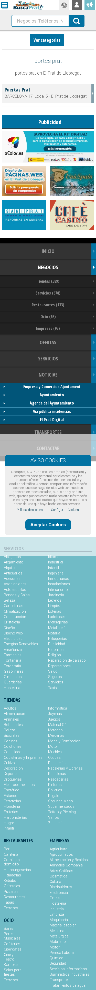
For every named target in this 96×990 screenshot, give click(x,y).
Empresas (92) (48, 328)
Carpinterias (13, 606)
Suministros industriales (69, 974)
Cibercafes (12, 949)
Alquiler (10, 568)
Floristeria (12, 806)
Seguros (55, 677)
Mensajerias (58, 622)
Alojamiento (13, 562)
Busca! (76, 20)
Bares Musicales (12, 936)
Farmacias (13, 655)
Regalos (54, 796)
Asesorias (12, 579)
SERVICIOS (48, 358)
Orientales (12, 886)
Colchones (13, 746)
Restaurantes (14, 897)
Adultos (10, 708)
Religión (54, 655)
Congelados (14, 752)
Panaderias (57, 763)
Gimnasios (13, 677)
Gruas (55, 898)
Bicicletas (11, 735)
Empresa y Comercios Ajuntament (52, 386)
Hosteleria (12, 688)
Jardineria (56, 595)
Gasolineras (14, 671)
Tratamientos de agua (68, 985)
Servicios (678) (48, 293)
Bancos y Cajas (17, 595)
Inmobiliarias (58, 579)
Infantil (53, 568)
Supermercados (61, 806)
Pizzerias (11, 892)
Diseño (9, 628)
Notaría (54, 633)
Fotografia (12, 666)
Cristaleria (12, 622)
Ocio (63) (48, 316)
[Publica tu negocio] (89, 5)
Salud (52, 671)
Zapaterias (57, 823)
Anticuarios (13, 573)
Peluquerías (57, 639)
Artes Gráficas (61, 871)
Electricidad (13, 639)
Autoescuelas (15, 590)
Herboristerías (15, 817)
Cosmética (58, 876)
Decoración (13, 768)
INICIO (48, 251)
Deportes (11, 774)
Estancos (11, 796)
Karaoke (10, 965)
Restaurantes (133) (48, 305)
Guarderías (13, 682)
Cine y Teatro (9, 957)
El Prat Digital (52, 419)
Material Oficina (60, 725)
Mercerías (56, 735)
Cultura (55, 882)
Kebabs (10, 880)
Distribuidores (61, 887)
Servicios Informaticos (68, 969)
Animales (11, 719)
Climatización (15, 611)
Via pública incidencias (52, 411)
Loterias (54, 611)
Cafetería (11, 854)
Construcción (15, 617)
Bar (6, 849)
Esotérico (11, 790)
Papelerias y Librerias (65, 768)
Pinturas (55, 785)
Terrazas (11, 908)
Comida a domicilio (12, 862)
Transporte (59, 980)
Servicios (55, 682)
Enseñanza (13, 650)
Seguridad (58, 963)
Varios (53, 817)
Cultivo (9, 763)
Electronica (59, 893)
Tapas (9, 902)
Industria (57, 909)
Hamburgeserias (14, 870)
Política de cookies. (30, 510)
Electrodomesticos (19, 785)
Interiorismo (58, 590)
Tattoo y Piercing (62, 812)
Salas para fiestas (13, 972)
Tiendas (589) (48, 281)
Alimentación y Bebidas (69, 860)
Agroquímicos (61, 854)
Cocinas (10, 741)
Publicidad (56, 644)
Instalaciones (59, 584)
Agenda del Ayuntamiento (52, 403)
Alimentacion (14, 714)
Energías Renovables (21, 644)
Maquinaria (59, 920)
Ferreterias (12, 801)
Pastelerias (57, 774)
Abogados (12, 557)
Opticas (54, 757)
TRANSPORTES (48, 432)
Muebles (55, 752)
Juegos (54, 719)
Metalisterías (58, 628)
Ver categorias (47, 40)
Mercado (55, 730)
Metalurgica (59, 936)
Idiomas (54, 557)
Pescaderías (58, 779)
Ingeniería (55, 573)
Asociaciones (15, 584)
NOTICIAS (48, 374)
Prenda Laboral (62, 953)
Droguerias (13, 779)
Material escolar (63, 925)
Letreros (54, 600)
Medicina (57, 931)
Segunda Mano (60, 801)
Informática (57, 708)
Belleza (9, 600)
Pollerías (55, 790)
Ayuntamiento (52, 395)
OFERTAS (48, 342)
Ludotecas (56, 617)
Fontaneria (12, 660)
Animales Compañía (66, 865)
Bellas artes (13, 725)
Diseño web (13, 633)
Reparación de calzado (67, 660)
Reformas (56, 650)
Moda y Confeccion (64, 741)
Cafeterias (12, 944)
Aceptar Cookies (48, 524)
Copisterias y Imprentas (23, 757)
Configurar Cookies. (65, 510)
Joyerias (55, 714)
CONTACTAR (48, 448)
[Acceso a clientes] (77, 5)
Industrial (55, 562)
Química (56, 958)
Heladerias (12, 875)
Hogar (9, 823)
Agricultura (58, 849)
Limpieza (55, 606)
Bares (8, 928)
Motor (53, 746)
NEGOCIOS (48, 267)
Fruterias (11, 812)
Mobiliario (58, 942)
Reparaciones (59, 666)
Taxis (52, 688)
